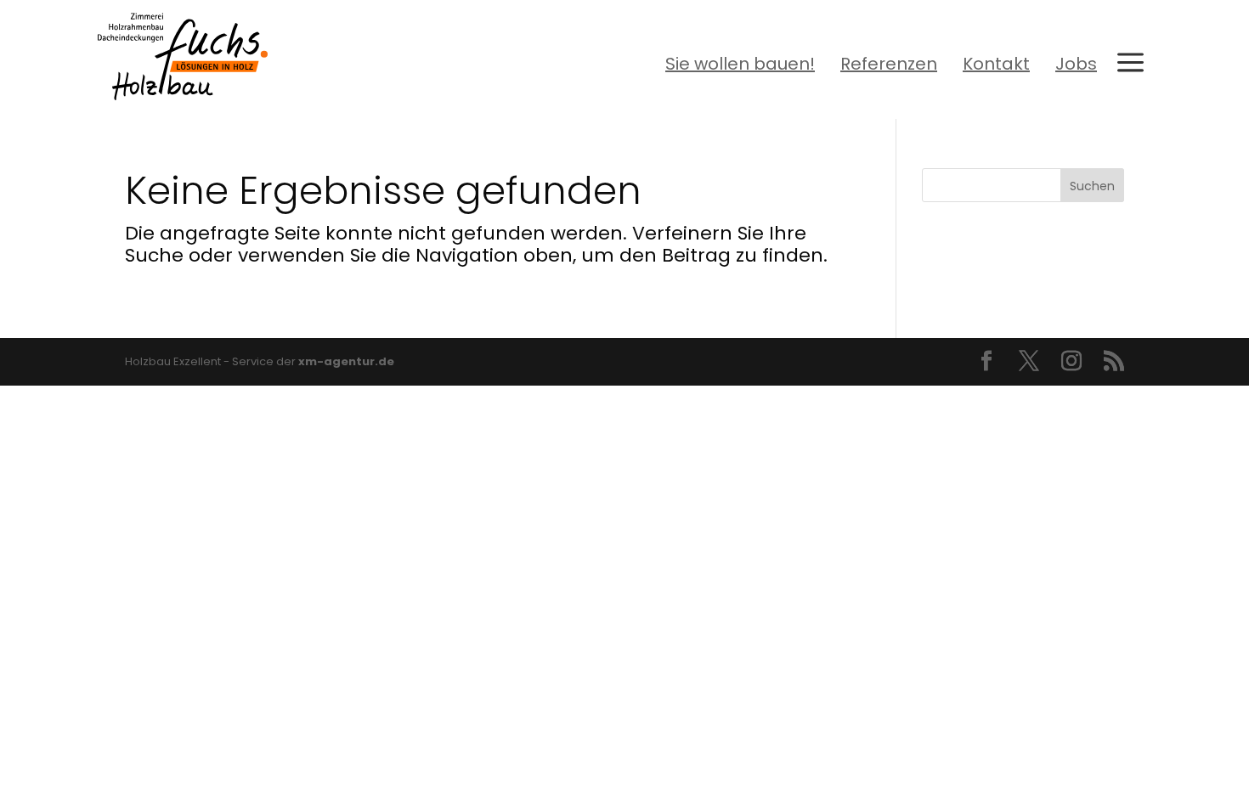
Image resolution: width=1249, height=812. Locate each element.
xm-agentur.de (346, 361)
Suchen (1092, 186)
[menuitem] (740, 63)
